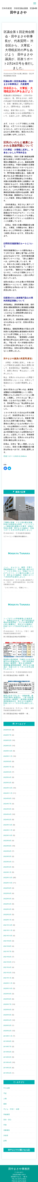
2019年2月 (7, 1073)
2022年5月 (7, 898)
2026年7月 (7, 735)
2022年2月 (7, 914)
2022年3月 (7, 909)
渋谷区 (5, 1135)
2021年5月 (7, 962)
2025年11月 (7, 756)
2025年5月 (7, 772)
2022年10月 (7, 883)
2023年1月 (7, 872)
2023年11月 (7, 830)
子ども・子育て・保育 (11, 1109)
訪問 (5, 1141)
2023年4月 (7, 861)
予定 (5, 1093)
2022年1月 (7, 920)
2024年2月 (7, 819)
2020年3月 (7, 1025)
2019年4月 (7, 1062)
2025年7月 (7, 767)
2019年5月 (7, 1057)
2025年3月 (7, 782)
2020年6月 (7, 1009)
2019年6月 (7, 1052)
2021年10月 (7, 935)
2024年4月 (7, 814)
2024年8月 (7, 798)
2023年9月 (7, 840)
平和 (5, 1125)
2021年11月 (7, 930)
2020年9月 (7, 994)
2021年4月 (7, 967)
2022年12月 (7, 877)
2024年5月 (7, 809)
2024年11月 (7, 793)
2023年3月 (7, 867)
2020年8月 (7, 999)
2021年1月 (7, 978)
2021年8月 (7, 946)
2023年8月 (7, 846)
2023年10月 (7, 835)
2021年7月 (7, 951)
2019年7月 (7, 1046)
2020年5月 (7, 1015)
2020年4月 (7, 1020)
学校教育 (6, 1114)
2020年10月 (7, 988)
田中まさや (19, 10)
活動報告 (6, 1130)
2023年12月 (7, 825)
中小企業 (6, 1088)
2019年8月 (7, 1041)
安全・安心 (7, 1119)
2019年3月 (7, 1067)
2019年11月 (7, 1036)
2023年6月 (7, 851)
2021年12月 (7, 925)
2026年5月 (7, 740)
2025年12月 (7, 751)
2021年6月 (7, 957)
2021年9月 (7, 941)
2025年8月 (7, 761)
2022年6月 (7, 893)
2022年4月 (7, 904)
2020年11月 (7, 983)
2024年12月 (7, 788)
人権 (5, 1098)
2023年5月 (7, 856)
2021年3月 (7, 972)
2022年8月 (7, 888)
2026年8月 (7, 730)
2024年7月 (7, 804)
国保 (5, 1104)
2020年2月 (7, 1030)
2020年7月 (7, 1004)
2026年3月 (7, 745)
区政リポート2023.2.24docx (15, 456)
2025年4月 (7, 777)
